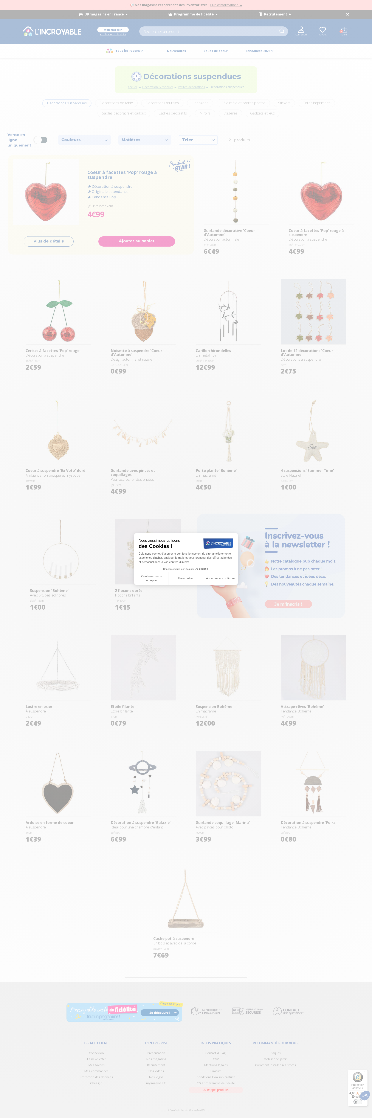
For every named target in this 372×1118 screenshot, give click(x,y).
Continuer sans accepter (151, 578)
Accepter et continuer (220, 578)
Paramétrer (186, 578)
